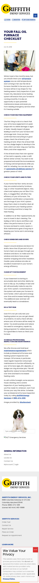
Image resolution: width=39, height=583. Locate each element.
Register (17, 20)
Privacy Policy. (9, 579)
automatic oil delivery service (19, 169)
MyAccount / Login (11, 464)
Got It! (35, 550)
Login (8, 20)
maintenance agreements (15, 351)
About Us (7, 454)
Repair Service (7, 529)
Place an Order (8, 532)
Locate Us (8, 458)
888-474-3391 (20, 398)
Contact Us (8, 461)
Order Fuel (6, 522)
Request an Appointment (12, 535)
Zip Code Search (29, 20)
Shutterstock (25, 402)
